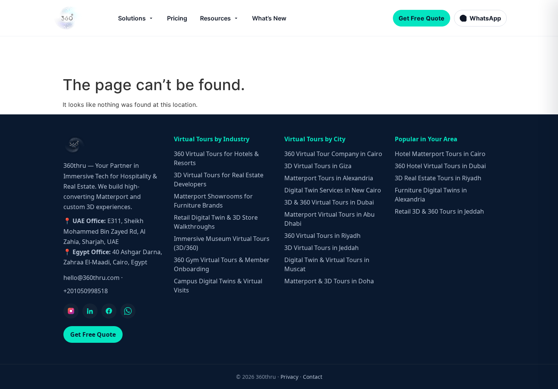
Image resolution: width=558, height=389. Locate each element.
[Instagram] (71, 311)
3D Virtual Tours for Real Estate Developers (218, 179)
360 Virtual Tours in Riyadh (322, 235)
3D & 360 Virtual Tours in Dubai (329, 202)
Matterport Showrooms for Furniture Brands (213, 200)
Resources (215, 18)
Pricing (177, 18)
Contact (312, 376)
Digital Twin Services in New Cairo (332, 190)
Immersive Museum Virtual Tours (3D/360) (222, 243)
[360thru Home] (68, 18)
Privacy (289, 376)
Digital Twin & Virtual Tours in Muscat (326, 264)
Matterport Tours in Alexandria (328, 178)
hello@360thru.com (91, 277)
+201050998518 (85, 291)
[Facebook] (109, 311)
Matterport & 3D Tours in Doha (329, 281)
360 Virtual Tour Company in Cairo (333, 154)
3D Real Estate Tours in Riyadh (438, 178)
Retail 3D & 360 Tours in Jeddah (439, 211)
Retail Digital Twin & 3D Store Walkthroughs (216, 222)
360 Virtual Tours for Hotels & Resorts (216, 158)
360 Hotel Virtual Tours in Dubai (440, 166)
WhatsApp (485, 18)
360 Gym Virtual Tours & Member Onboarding (222, 264)
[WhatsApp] (128, 311)
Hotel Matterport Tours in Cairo (440, 154)
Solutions (132, 18)
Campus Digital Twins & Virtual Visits (218, 285)
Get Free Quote (422, 18)
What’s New (269, 18)
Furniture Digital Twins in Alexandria (431, 194)
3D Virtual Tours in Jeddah (321, 248)
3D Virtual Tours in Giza (318, 166)
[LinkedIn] (90, 311)
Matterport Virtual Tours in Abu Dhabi (329, 219)
